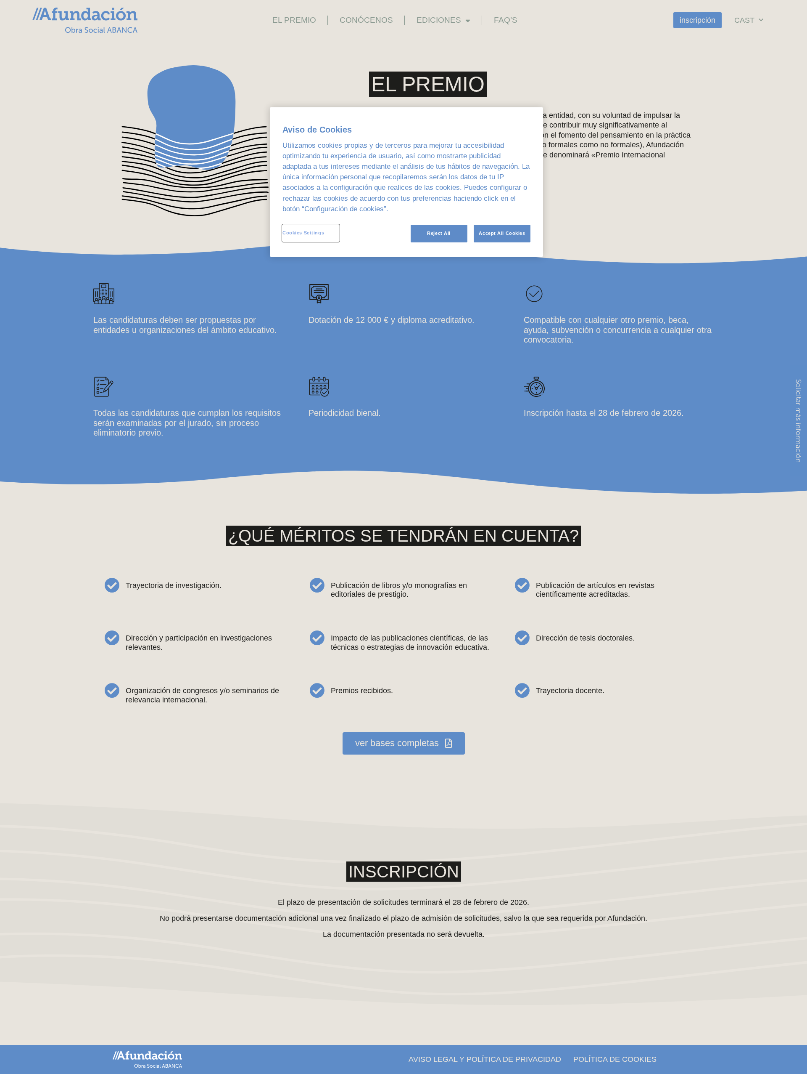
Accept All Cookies (502, 233)
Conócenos (366, 20)
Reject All (439, 233)
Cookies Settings (303, 232)
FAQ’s (505, 20)
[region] (406, 182)
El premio (294, 20)
